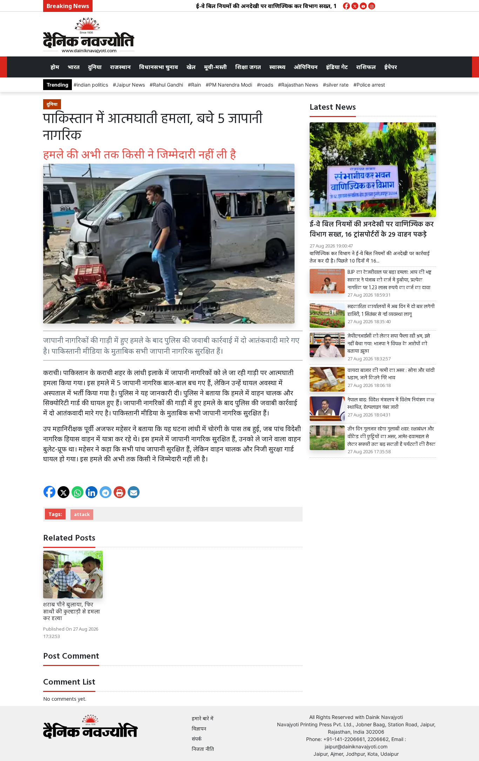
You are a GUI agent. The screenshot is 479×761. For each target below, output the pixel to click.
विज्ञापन (199, 729)
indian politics (92, 85)
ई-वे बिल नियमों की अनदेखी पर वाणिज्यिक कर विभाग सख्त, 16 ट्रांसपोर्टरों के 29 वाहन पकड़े (282, 6)
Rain (196, 85)
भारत (74, 67)
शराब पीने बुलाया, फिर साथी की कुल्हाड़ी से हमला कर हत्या (71, 611)
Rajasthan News (299, 85)
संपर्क (197, 739)
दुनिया (95, 67)
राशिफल (366, 67)
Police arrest (371, 85)
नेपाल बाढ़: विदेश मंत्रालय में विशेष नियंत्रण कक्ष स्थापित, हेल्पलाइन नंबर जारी (391, 404)
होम (54, 67)
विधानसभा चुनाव (158, 67)
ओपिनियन (306, 67)
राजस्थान (120, 67)
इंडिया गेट (337, 67)
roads (266, 85)
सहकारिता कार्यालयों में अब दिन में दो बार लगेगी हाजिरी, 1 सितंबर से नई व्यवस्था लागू (391, 310)
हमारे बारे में (203, 718)
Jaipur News (130, 85)
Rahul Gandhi (168, 85)
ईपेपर (390, 67)
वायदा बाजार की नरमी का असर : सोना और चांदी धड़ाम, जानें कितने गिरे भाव (391, 374)
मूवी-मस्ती (215, 67)
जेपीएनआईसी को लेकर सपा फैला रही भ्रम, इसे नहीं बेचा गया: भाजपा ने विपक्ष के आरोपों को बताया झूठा (389, 344)
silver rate (337, 85)
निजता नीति (203, 749)
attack (82, 514)
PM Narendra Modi (230, 85)
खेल (191, 67)
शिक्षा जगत (248, 67)
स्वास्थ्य (277, 67)
